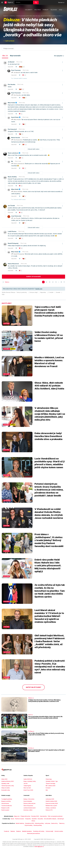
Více (60, 9)
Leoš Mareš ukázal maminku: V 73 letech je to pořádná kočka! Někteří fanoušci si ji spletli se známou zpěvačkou (49, 616)
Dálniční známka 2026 (51, 801)
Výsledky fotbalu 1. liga (52, 781)
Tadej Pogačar (27, 785)
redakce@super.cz (39, 846)
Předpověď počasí (25, 816)
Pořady (45, 9)
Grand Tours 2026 (28, 790)
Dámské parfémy (39, 823)
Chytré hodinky (28, 825)
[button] (17, 315)
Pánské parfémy (38, 825)
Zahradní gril (60, 818)
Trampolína (28, 818)
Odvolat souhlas (59, 831)
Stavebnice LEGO (29, 823)
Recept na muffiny (6, 801)
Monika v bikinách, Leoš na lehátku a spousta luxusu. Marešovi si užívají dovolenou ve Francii (49, 362)
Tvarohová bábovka (6, 805)
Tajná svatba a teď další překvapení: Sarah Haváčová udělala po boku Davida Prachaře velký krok (49, 311)
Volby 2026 (4, 779)
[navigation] (2, 2)
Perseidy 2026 (35, 816)
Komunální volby (5, 790)
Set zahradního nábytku (50, 818)
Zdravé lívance (5, 803)
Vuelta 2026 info (28, 779)
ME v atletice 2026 (50, 785)
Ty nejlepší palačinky (6, 799)
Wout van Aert (27, 787)
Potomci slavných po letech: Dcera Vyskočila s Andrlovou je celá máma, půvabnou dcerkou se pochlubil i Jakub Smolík (49, 489)
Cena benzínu (43, 816)
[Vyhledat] (36, 2)
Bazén (12, 818)
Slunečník (34, 818)
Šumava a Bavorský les (29, 803)
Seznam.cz (61, 2)
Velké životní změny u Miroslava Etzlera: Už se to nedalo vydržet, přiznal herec (49, 336)
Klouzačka (40, 818)
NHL (47, 790)
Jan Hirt (26, 783)
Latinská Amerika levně (29, 808)
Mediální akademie (27, 831)
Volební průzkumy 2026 (7, 781)
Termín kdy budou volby (7, 785)
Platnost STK (49, 810)
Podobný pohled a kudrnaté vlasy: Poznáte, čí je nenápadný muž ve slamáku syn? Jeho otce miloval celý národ (50, 666)
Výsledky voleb (5, 783)
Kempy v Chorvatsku (29, 799)
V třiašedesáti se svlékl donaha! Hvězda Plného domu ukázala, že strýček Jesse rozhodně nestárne (49, 513)
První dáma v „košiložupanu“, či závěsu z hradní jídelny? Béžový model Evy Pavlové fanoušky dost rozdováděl (49, 540)
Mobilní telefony (20, 823)
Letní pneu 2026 (50, 799)
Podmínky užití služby (38, 831)
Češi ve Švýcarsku (28, 805)
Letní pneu (47, 823)
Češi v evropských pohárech (55, 816)
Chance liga (49, 779)
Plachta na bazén (19, 818)
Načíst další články (33, 687)
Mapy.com (17, 816)
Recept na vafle (5, 808)
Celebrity (28, 9)
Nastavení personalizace (33, 833)
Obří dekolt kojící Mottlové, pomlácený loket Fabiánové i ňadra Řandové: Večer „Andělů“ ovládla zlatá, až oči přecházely (50, 641)
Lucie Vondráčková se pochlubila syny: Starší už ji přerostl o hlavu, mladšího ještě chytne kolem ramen (50, 463)
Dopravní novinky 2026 (52, 803)
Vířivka (33, 820)
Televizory (61, 823)
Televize (53, 9)
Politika (37, 9)
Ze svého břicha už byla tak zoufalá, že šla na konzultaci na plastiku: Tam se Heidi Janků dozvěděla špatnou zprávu (50, 591)
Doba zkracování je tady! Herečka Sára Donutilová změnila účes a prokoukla (48, 436)
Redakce (18, 831)
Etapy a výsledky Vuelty (30, 781)
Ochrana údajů (49, 831)
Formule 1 (48, 787)
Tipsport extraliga (50, 783)
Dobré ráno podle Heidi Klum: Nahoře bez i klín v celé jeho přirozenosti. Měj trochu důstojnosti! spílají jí (48, 565)
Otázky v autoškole (51, 808)
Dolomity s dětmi (28, 810)
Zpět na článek (9, 41)
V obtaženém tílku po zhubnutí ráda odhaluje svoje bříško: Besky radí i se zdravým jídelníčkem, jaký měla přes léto (50, 414)
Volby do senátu (5, 787)
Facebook (6, 831)
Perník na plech (5, 810)
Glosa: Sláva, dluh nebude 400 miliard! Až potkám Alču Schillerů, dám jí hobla (49, 385)
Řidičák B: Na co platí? (51, 805)
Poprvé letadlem (28, 801)
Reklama (13, 831)
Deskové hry (54, 823)
